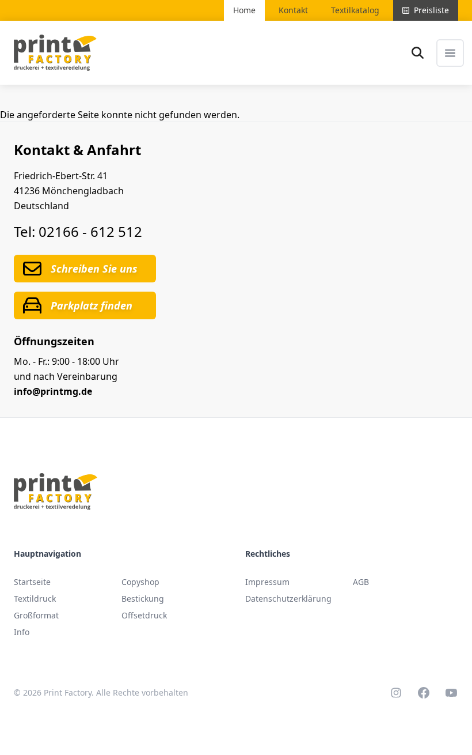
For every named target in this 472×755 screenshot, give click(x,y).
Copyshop (140, 581)
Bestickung (142, 598)
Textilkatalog (355, 10)
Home (244, 10)
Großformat (36, 615)
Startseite (32, 581)
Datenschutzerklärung (288, 598)
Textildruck (35, 598)
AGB (361, 581)
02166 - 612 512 (90, 231)
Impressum (267, 581)
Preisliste (431, 10)
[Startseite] (55, 53)
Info (21, 631)
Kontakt (293, 10)
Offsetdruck (144, 615)
